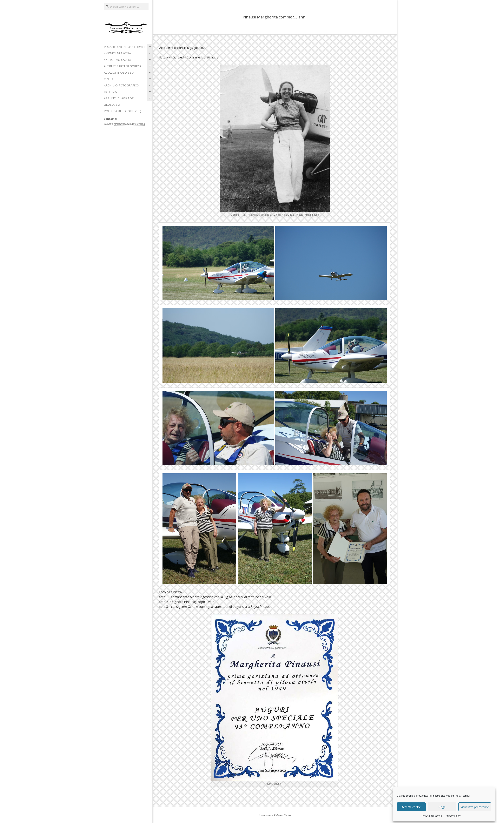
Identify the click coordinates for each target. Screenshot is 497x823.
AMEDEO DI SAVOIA (117, 53)
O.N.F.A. (109, 79)
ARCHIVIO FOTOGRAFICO (121, 85)
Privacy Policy (453, 815)
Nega (442, 807)
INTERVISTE (112, 92)
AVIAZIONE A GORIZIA (119, 72)
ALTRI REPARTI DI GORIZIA (123, 66)
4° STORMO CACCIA (117, 60)
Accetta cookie (411, 807)
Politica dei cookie (432, 815)
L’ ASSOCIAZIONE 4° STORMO (124, 47)
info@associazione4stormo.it (129, 123)
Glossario (112, 104)
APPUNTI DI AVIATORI (119, 98)
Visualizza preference (475, 807)
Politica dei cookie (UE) (122, 111)
